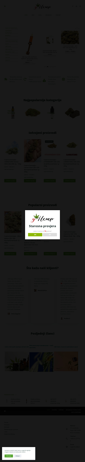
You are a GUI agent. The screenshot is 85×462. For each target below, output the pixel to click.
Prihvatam (8, 456)
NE (50, 235)
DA (35, 235)
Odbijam (17, 456)
